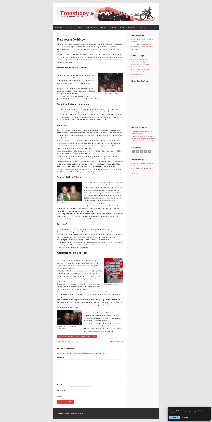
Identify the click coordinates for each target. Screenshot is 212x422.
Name (59, 385)
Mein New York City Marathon (142, 62)
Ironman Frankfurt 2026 (140, 59)
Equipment (113, 27)
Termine (79, 27)
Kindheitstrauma (73, 336)
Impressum (131, 27)
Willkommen (58, 27)
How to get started (91, 27)
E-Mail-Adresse (62, 390)
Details (193, 413)
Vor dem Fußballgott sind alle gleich (68, 341)
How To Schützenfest (116, 341)
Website (59, 396)
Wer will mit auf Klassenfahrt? (142, 44)
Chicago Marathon (138, 74)
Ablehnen (185, 417)
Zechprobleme (62, 336)
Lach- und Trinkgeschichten (88, 336)
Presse (122, 27)
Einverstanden (175, 417)
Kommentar (61, 357)
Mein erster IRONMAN (148, 141)
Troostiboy (71, 36)
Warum (103, 27)
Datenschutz (142, 27)
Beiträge (69, 27)
